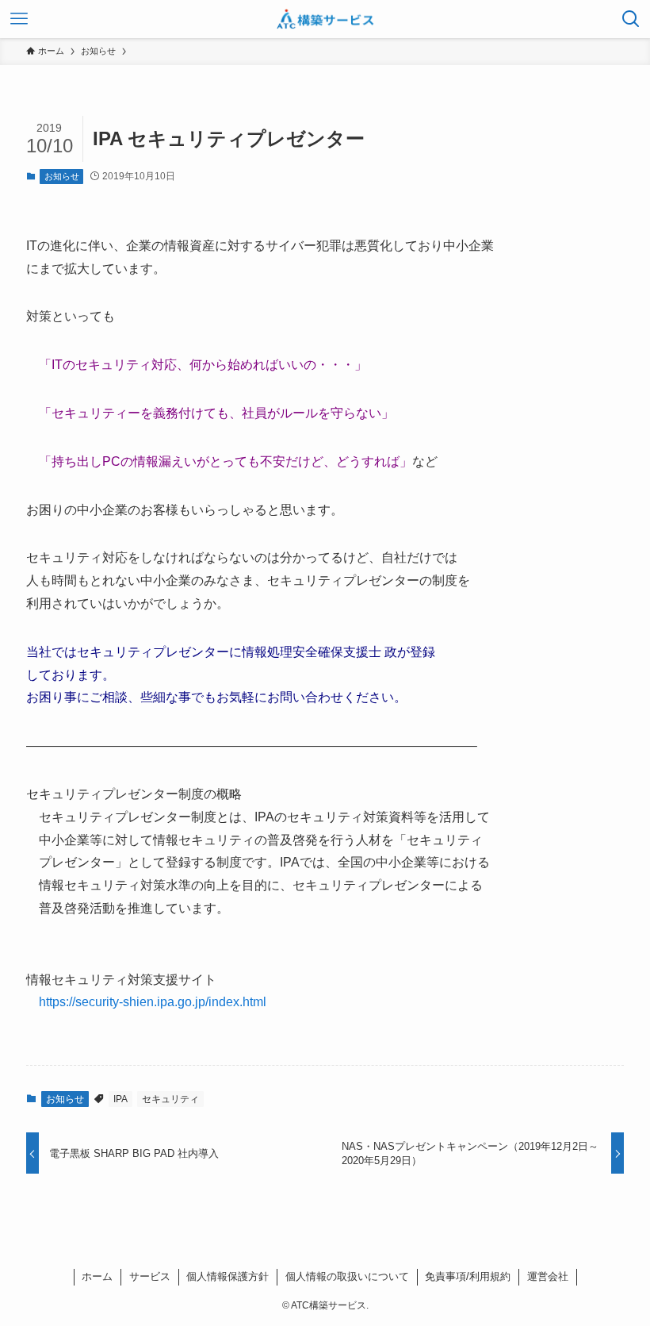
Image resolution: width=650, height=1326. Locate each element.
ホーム (97, 1276)
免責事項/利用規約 (467, 1276)
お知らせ (61, 176)
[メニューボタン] (19, 19)
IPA (120, 1099)
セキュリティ (170, 1099)
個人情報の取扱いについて (347, 1276)
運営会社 (547, 1276)
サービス (149, 1276)
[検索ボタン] (631, 19)
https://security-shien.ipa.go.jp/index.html (152, 1002)
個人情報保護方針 (227, 1276)
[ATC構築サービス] (325, 19)
